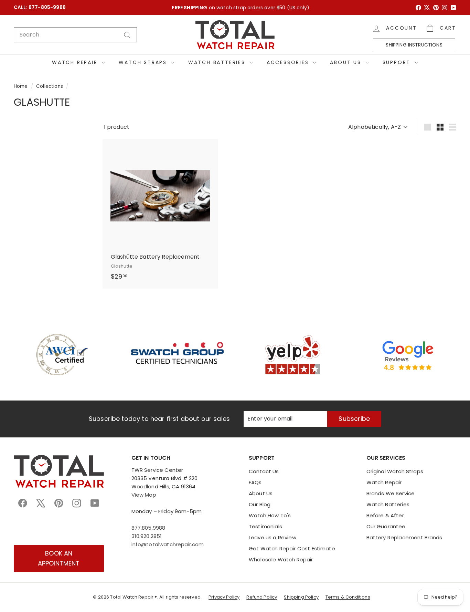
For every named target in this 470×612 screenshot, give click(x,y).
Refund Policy (261, 597)
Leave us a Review (272, 537)
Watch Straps (144, 62)
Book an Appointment (59, 558)
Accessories (289, 62)
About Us (346, 62)
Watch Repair (76, 62)
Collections (49, 86)
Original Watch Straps (394, 471)
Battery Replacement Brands (404, 537)
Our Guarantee (386, 526)
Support (398, 62)
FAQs (255, 482)
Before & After (385, 515)
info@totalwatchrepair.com (167, 544)
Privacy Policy (224, 597)
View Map (143, 494)
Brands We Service (390, 493)
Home (21, 86)
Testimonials (265, 526)
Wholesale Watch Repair (281, 559)
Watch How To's (270, 515)
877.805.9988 (148, 527)
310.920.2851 (146, 536)
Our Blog (259, 504)
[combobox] (75, 34)
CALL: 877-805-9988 (40, 7)
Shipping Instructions (414, 44)
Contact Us (264, 471)
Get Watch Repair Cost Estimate (292, 548)
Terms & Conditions (347, 597)
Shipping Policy (301, 597)
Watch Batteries (218, 62)
